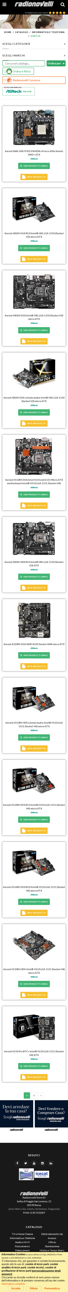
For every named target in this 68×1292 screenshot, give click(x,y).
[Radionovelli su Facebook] (17, 1163)
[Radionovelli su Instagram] (42, 1163)
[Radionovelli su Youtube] (34, 1163)
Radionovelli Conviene (26, 80)
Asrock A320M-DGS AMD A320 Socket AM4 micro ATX (34, 644)
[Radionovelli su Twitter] (25, 1163)
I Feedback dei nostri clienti (37, 13)
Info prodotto (36, 177)
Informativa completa (13, 1284)
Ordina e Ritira (21, 71)
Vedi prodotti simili (35, 166)
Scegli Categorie (34, 43)
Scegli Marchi (34, 55)
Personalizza (52, 1288)
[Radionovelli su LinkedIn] (51, 1163)
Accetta (15, 1288)
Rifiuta (34, 1288)
